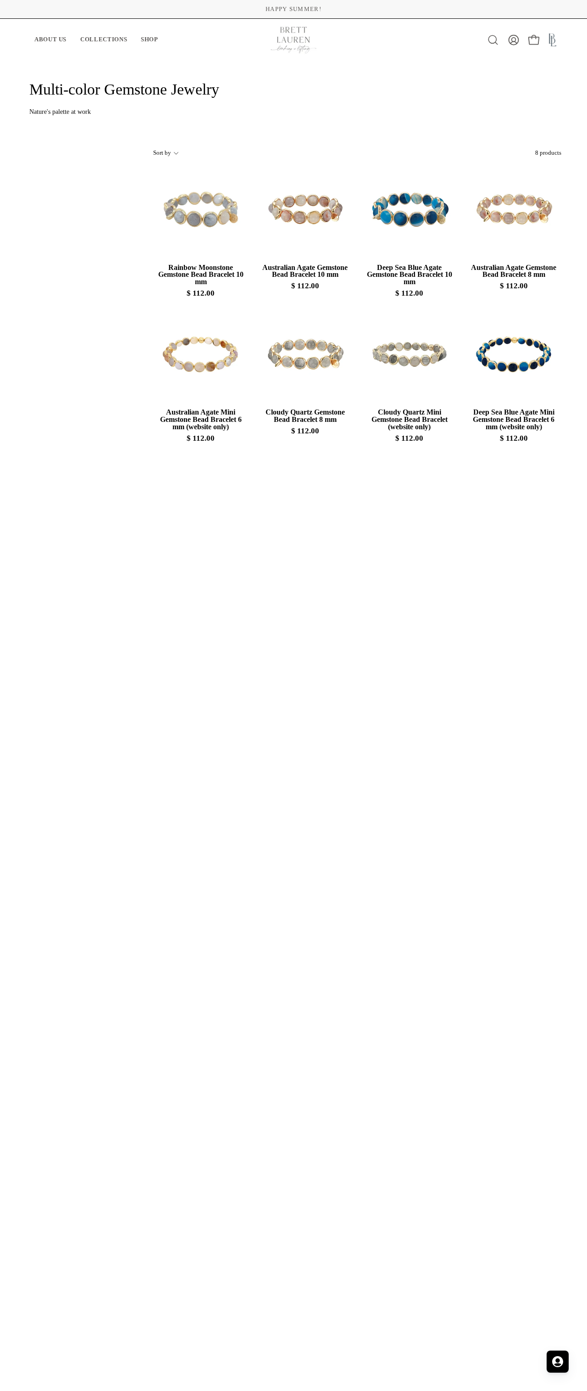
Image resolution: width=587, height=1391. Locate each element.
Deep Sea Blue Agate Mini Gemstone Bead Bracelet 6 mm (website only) (513, 420)
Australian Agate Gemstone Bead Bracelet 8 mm (513, 271)
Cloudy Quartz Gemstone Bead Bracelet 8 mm (305, 416)
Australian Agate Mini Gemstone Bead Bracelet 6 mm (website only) (201, 420)
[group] (293, 9)
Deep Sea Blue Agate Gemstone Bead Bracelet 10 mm (409, 275)
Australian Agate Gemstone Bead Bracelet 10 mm (305, 271)
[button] (50, 40)
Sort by (162, 152)
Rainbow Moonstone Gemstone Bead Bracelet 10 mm (201, 275)
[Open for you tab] (558, 1362)
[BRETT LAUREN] (293, 40)
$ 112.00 (201, 293)
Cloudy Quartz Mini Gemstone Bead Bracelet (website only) (409, 420)
